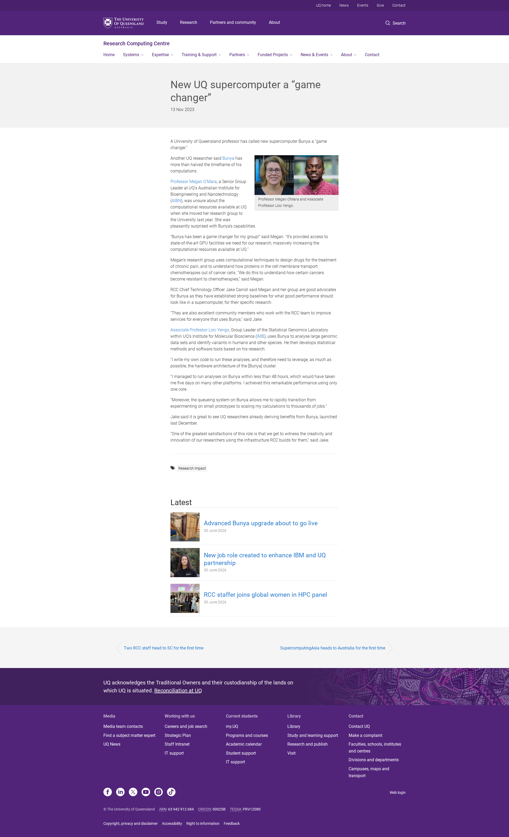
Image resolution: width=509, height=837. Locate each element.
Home (109, 54)
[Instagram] (158, 792)
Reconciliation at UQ (178, 690)
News (344, 5)
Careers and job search (186, 726)
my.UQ (232, 726)
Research (188, 22)
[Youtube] (146, 792)
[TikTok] (171, 792)
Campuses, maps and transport (369, 772)
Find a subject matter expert (129, 735)
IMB (260, 336)
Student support (241, 753)
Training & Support (199, 54)
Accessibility (172, 823)
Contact (399, 5)
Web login (398, 792)
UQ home (323, 5)
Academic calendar (244, 744)
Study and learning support (312, 735)
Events (362, 5)
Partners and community (233, 22)
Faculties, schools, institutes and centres (375, 748)
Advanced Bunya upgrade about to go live (261, 523)
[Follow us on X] (133, 792)
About (274, 22)
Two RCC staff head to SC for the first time (163, 648)
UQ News (111, 744)
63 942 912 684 (181, 809)
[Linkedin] (120, 792)
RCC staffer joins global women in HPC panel (265, 594)
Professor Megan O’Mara (193, 181)
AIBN (176, 200)
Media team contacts (123, 726)
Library (293, 726)
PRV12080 (252, 809)
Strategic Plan (178, 735)
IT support (174, 753)
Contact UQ (359, 726)
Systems (131, 54)
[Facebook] (107, 792)
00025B (219, 809)
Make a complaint (365, 735)
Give (380, 5)
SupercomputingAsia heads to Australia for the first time (332, 648)
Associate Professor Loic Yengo (199, 329)
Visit (291, 753)
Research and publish (307, 744)
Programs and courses (247, 735)
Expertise (160, 54)
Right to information (203, 823)
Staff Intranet (177, 744)
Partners (237, 54)
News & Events (314, 54)
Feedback (232, 823)
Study (161, 22)
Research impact (192, 468)
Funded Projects (273, 54)
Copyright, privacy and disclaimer (130, 823)
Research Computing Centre (136, 43)
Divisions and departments (374, 759)
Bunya (228, 158)
